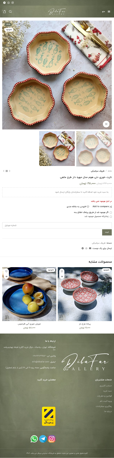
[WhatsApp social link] (9, 2)
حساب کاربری (106, 385)
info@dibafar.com (40, 362)
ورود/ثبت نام (106, 401)
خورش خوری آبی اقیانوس (29, 324)
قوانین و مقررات (104, 396)
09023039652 (39, 356)
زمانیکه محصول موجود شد (96, 216)
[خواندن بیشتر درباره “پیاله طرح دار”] (61, 276)
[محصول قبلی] (9, 171)
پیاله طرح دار (85, 324)
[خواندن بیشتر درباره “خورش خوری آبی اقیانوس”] (6, 276)
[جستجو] (10, 12)
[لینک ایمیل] (90, 248)
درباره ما (108, 411)
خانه (110, 171)
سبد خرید (107, 391)
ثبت (107, 232)
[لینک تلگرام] (4, 2)
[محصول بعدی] (3, 171)
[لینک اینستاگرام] (13, 2)
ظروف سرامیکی (97, 171)
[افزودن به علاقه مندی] (61, 271)
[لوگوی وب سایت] (57, 11)
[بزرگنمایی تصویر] (106, 124)
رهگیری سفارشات (104, 406)
